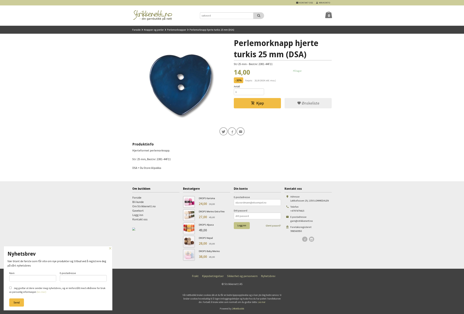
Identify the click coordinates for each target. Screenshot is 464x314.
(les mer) (41, 292)
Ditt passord (240, 210)
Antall (237, 86)
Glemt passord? (273, 225)
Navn (11, 273)
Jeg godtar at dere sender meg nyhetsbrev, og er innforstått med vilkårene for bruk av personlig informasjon (57, 290)
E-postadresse (242, 197)
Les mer (261, 302)
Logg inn (137, 215)
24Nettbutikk (238, 308)
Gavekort (138, 210)
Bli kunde (138, 202)
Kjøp (260, 103)
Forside (136, 29)
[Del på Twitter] (223, 131)
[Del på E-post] (241, 131)
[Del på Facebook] (232, 131)
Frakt (195, 276)
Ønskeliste (310, 103)
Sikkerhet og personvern (242, 276)
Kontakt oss (140, 219)
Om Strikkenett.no (144, 206)
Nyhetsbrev (268, 276)
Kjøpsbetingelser (213, 276)
